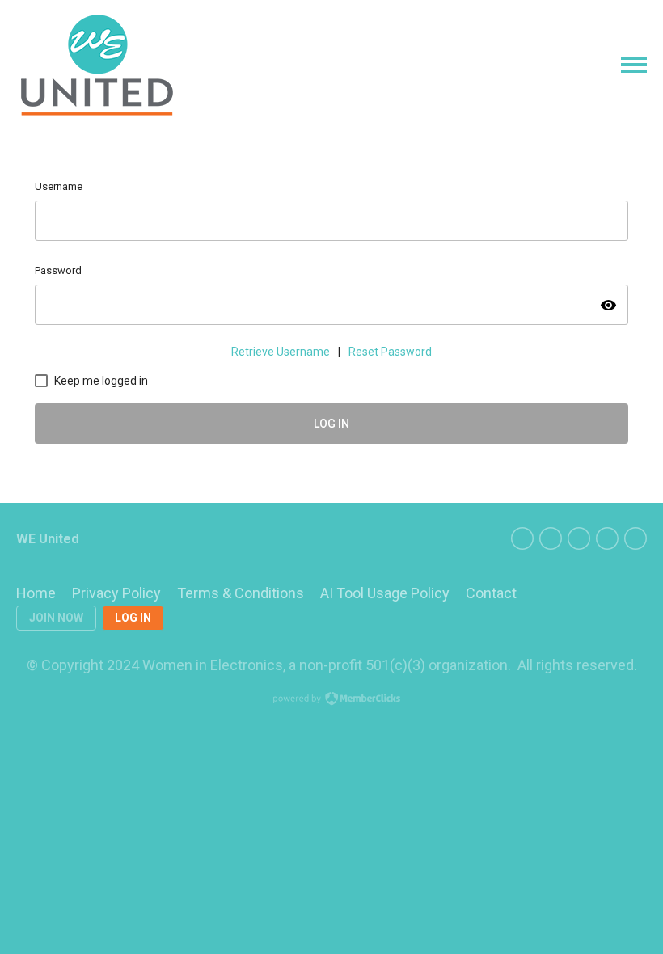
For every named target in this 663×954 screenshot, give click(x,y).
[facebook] (522, 538)
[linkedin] (579, 538)
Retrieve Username (280, 351)
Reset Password (390, 351)
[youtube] (635, 538)
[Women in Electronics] (97, 65)
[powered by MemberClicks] (331, 700)
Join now (56, 617)
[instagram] (607, 538)
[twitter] (550, 538)
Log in (133, 617)
